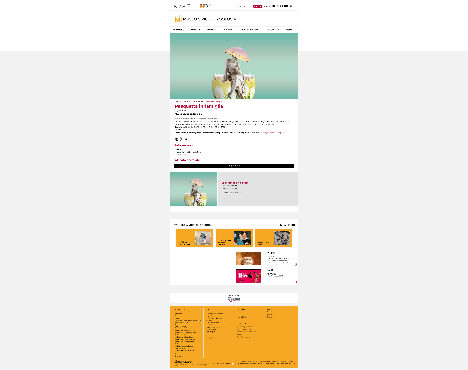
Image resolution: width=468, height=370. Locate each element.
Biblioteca (179, 356)
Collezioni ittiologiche (184, 337)
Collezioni (182, 327)
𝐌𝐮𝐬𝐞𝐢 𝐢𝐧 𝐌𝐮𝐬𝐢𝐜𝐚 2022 (275, 276)
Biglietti (209, 316)
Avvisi (269, 314)
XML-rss (292, 364)
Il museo (178, 29)
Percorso (272, 29)
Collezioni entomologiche (185, 333)
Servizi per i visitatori (214, 318)
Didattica (228, 29)
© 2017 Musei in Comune (222, 364)
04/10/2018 (280, 260)
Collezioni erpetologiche (185, 339)
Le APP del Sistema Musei (184, 243)
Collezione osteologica (184, 346)
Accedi (267, 6)
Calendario (250, 29)
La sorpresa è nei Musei (235, 182)
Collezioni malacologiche (185, 330)
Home (177, 102)
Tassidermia (180, 348)
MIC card (209, 320)
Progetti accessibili (244, 337)
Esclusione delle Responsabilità (251, 364)
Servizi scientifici (186, 350)
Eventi (211, 29)
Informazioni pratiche (214, 314)
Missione (178, 314)
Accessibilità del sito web (279, 364)
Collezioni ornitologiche (184, 341)
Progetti (178, 316)
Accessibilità (211, 329)
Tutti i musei (244, 6)
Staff (177, 318)
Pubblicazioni (180, 354)
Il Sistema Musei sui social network (224, 242)
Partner (270, 317)
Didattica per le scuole (245, 327)
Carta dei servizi (181, 323)
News (269, 312)
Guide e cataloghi (213, 327)
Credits (266, 364)
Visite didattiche (212, 323)
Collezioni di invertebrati (185, 335)
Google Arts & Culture (263, 243)
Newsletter (179, 325)
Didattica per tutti (197, 102)
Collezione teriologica (184, 344)
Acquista (257, 6)
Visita (289, 29)
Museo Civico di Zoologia (209, 19)
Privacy (236, 364)
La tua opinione (212, 332)
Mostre (196, 29)
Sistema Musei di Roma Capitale (188, 320)
